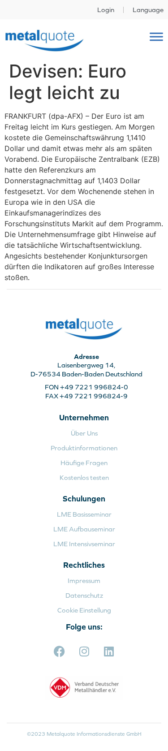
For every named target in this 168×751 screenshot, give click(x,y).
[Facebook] (59, 651)
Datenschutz (84, 595)
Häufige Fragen (84, 462)
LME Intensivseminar (84, 544)
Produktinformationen (84, 448)
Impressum (84, 580)
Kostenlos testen (84, 477)
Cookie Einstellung (84, 610)
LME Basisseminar (84, 514)
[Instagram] (84, 651)
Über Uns (84, 433)
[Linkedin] (109, 651)
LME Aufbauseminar (84, 529)
